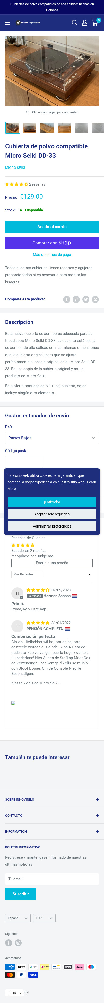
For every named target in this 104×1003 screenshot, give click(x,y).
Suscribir (21, 894)
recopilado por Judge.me (32, 556)
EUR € (40, 918)
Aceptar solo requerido (52, 514)
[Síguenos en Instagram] (18, 942)
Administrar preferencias (52, 526)
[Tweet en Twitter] (85, 299)
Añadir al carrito (52, 226)
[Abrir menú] (7, 23)
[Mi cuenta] (84, 23)
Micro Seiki (15, 168)
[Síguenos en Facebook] (8, 942)
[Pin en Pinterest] (76, 299)
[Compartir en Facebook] (66, 299)
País (9, 427)
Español (13, 918)
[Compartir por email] (95, 299)
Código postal (16, 450)
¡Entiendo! (52, 502)
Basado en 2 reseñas (28, 550)
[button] (17, 184)
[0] (95, 23)
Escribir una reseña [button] (52, 563)
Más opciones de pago (52, 254)
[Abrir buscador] (74, 23)
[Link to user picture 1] (13, 703)
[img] (38, 590)
